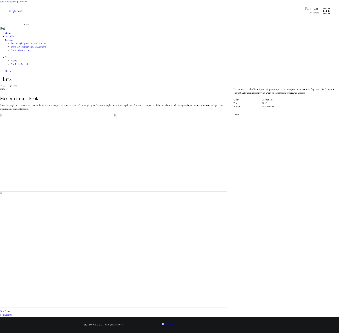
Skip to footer (20, 1)
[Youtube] (250, 324)
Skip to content (7, 1)
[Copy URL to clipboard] (276, 114)
